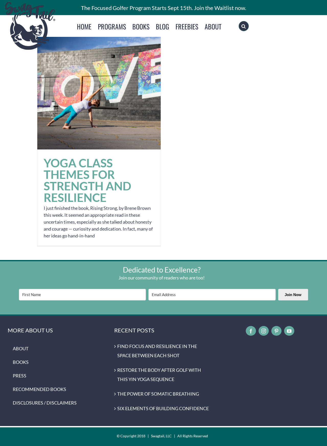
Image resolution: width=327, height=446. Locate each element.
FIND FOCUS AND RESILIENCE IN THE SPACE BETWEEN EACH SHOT (157, 350)
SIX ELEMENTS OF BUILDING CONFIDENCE (163, 408)
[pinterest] (276, 331)
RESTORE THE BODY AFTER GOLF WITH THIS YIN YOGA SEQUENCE (159, 374)
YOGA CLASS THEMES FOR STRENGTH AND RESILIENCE (99, 87)
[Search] (244, 26)
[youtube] (289, 331)
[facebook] (251, 331)
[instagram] (264, 331)
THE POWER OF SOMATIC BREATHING (158, 394)
